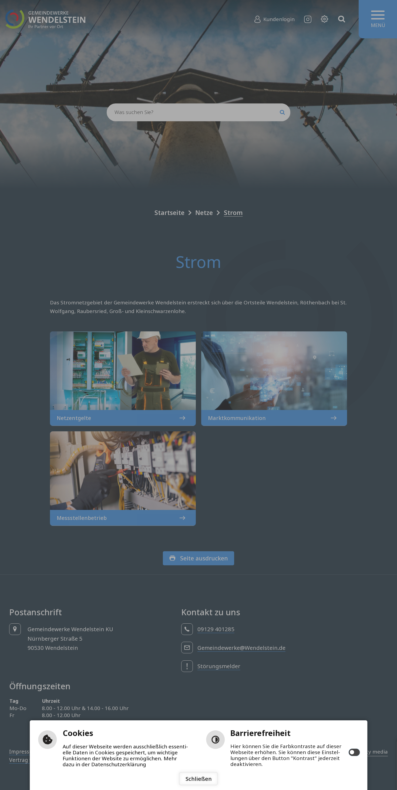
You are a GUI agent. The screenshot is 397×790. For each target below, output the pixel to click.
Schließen (199, 778)
